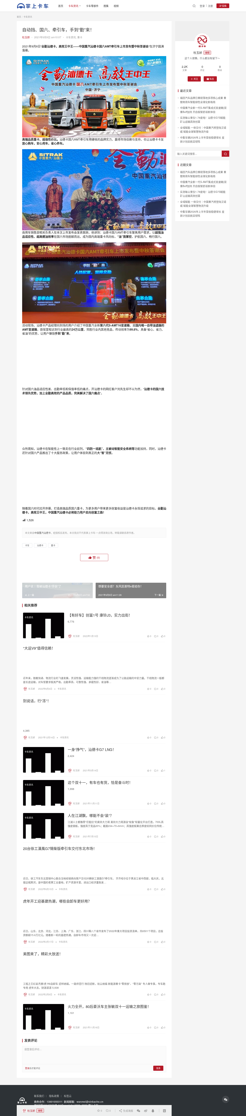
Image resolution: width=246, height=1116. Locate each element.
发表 (158, 1068)
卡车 (27, 545)
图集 (106, 6)
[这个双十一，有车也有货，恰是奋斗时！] (43, 793)
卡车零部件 (92, 6)
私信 (212, 78)
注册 (210, 6)
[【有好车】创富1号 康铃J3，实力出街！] (43, 625)
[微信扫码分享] (138, 1110)
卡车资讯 (73, 6)
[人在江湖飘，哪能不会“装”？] (43, 826)
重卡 (79, 37)
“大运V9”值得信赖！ (39, 648)
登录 (202, 6)
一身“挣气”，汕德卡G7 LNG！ (92, 749)
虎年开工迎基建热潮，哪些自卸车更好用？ (57, 901)
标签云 (67, 1095)
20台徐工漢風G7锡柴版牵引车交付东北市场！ (60, 848)
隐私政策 (54, 1095)
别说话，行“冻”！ (37, 700)
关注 (196, 78)
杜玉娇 (26, 37)
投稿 (224, 5)
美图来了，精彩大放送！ (43, 953)
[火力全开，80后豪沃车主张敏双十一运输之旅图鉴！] (43, 1017)
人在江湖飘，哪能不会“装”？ (90, 815)
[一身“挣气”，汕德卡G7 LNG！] (43, 760)
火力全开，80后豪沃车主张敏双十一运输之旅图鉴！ (109, 1006)
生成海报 (127, 1110)
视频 (116, 6)
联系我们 (39, 1095)
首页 (60, 6)
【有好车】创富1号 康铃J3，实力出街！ (100, 615)
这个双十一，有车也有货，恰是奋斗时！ (100, 782)
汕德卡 (40, 545)
